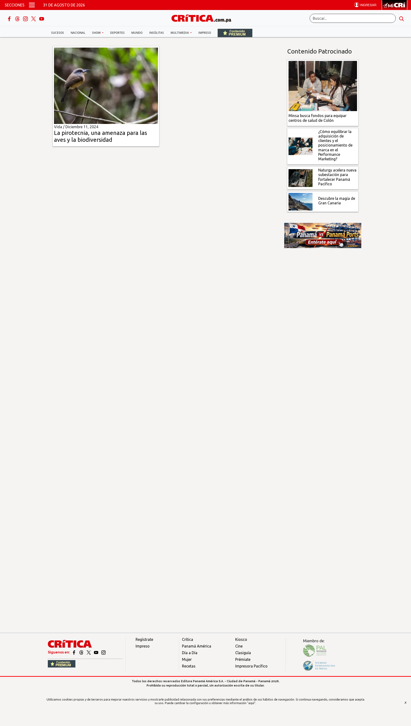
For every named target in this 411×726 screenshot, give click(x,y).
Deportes (117, 33)
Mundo (136, 33)
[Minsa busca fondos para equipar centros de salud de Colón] (323, 85)
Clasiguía (243, 653)
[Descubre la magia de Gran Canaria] (301, 201)
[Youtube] (41, 18)
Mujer (187, 659)
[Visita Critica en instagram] (103, 652)
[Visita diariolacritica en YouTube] (96, 652)
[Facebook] (10, 18)
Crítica (187, 639)
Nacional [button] (78, 33)
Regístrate (144, 639)
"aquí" (251, 703)
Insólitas (156, 33)
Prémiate (242, 659)
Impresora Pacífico (251, 666)
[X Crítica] (34, 18)
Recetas (189, 666)
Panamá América (196, 646)
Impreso (204, 33)
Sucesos (57, 33)
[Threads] (18, 18)
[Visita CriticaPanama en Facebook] (74, 652)
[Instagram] (26, 18)
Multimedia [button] (180, 33)
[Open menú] (31, 5)
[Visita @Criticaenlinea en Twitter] (81, 652)
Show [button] (96, 33)
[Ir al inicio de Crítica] (203, 18)
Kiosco (241, 639)
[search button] (401, 18)
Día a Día (189, 653)
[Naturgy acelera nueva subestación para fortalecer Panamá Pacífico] (301, 178)
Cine (239, 646)
